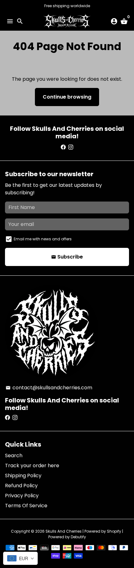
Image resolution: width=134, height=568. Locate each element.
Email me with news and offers (43, 239)
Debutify (78, 537)
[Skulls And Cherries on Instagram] (70, 147)
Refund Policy (21, 485)
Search (13, 455)
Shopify (114, 531)
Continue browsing (67, 96)
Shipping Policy (23, 475)
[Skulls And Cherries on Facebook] (63, 147)
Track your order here (32, 465)
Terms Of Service (26, 505)
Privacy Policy (22, 495)
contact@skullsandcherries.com (49, 387)
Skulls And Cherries (63, 531)
